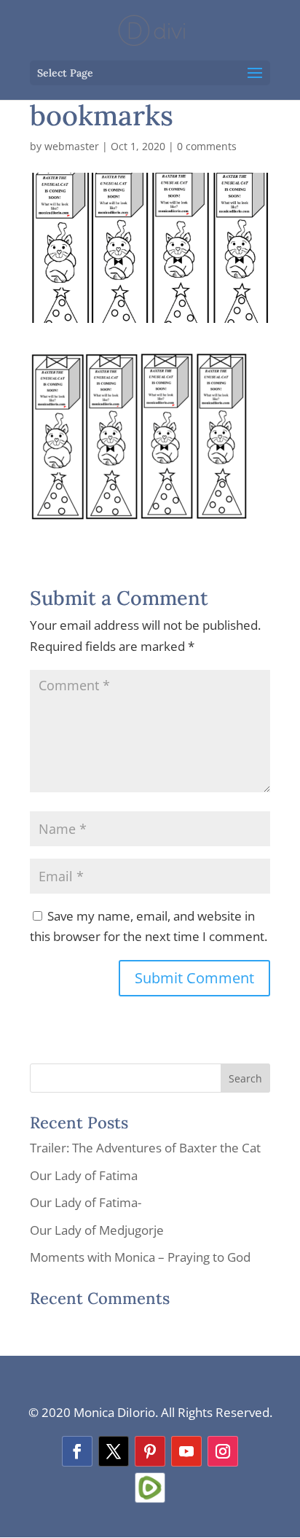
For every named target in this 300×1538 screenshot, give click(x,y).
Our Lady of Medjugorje (97, 1230)
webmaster (71, 146)
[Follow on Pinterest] (150, 1451)
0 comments (207, 146)
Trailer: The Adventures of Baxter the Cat (145, 1147)
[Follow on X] (113, 1451)
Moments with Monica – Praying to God (140, 1257)
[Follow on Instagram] (223, 1451)
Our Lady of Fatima (84, 1175)
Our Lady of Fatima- (85, 1202)
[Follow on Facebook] (77, 1451)
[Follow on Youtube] (186, 1451)
